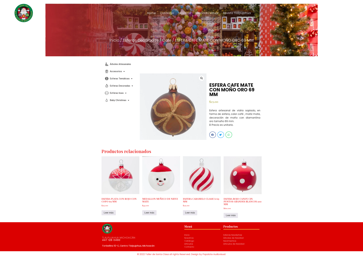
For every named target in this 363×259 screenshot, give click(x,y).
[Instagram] (341, 13)
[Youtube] (336, 13)
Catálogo (167, 13)
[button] (212, 135)
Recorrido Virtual (207, 13)
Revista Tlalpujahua (237, 13)
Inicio (114, 40)
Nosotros (184, 13)
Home (151, 13)
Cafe (166, 40)
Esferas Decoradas (141, 40)
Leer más (109, 212)
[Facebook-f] (346, 13)
